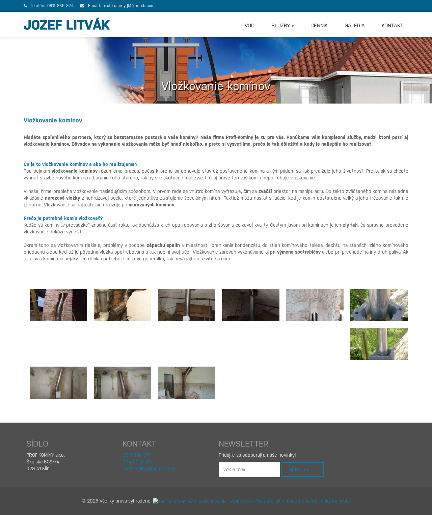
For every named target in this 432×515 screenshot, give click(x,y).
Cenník (319, 26)
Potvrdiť (305, 469)
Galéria (355, 26)
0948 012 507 (138, 461)
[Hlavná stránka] (67, 24)
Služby (281, 26)
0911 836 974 (60, 5)
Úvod (247, 26)
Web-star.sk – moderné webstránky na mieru (302, 501)
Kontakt (392, 26)
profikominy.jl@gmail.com (128, 5)
